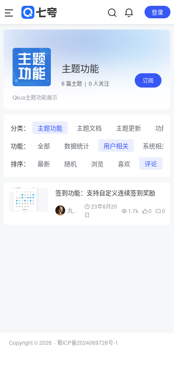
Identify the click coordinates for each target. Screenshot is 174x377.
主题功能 (49, 127)
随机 (70, 163)
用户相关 (116, 145)
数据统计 (76, 145)
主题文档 (89, 127)
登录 (157, 12)
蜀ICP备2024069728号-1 (87, 342)
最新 (43, 163)
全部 (43, 145)
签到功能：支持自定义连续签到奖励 (105, 192)
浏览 (97, 163)
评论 (151, 163)
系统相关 (155, 145)
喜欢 (124, 163)
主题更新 (128, 127)
